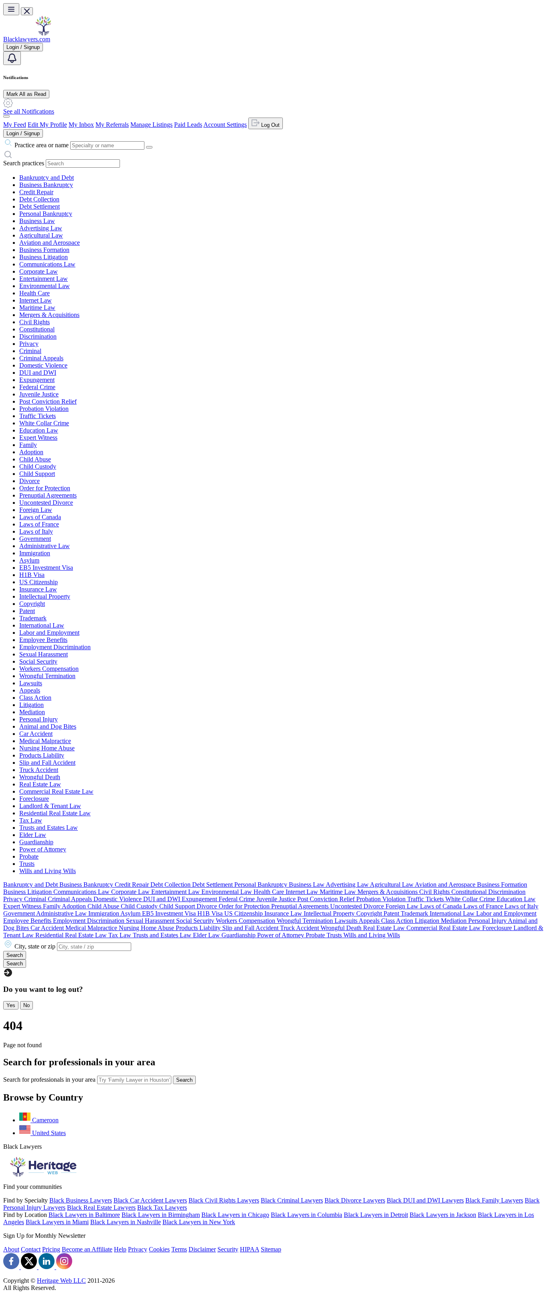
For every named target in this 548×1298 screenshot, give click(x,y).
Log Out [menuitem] (270, 125)
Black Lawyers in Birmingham (161, 1214)
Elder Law (32, 834)
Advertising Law (40, 228)
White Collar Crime (44, 423)
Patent (27, 610)
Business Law (37, 220)
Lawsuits (30, 683)
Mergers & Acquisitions (49, 314)
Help (120, 1249)
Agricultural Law (41, 235)
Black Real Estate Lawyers (101, 1207)
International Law (41, 625)
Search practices (23, 163)
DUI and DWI (37, 372)
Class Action (35, 697)
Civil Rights (34, 322)
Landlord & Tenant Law (50, 805)
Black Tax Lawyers (162, 1207)
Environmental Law (44, 285)
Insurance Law (38, 589)
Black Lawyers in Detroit (376, 1214)
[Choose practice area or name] (149, 147)
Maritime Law (37, 307)
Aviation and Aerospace (49, 242)
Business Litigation (43, 257)
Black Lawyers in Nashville (125, 1222)
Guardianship (36, 842)
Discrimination (38, 336)
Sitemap (271, 1249)
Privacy (29, 343)
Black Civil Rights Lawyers (224, 1200)
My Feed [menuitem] (14, 124)
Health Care (34, 293)
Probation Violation (44, 408)
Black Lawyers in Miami (57, 1222)
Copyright (32, 603)
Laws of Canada (40, 517)
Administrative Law (44, 545)
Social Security (38, 661)
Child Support (37, 473)
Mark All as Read (26, 94)
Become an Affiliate (87, 1249)
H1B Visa (32, 574)
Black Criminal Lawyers (292, 1200)
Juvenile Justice (39, 394)
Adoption (31, 452)
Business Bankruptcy (46, 184)
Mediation (32, 712)
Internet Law (35, 300)
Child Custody (37, 466)
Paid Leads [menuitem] (188, 124)
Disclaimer (202, 1249)
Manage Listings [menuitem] (151, 124)
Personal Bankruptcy (45, 213)
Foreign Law (35, 509)
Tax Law (30, 820)
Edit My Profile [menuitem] (47, 124)
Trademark (33, 618)
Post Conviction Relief (48, 401)
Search (184, 1080)
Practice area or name (41, 145)
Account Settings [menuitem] (225, 124)
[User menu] (6, 116)
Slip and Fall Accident (47, 762)
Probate (29, 856)
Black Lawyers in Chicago (235, 1214)
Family (28, 444)
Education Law (38, 430)
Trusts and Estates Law (48, 827)
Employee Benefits (43, 639)
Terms (179, 1249)
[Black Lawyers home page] (43, 33)
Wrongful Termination (47, 675)
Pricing (51, 1249)
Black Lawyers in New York (198, 1222)
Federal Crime (37, 387)
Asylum (29, 560)
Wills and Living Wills (47, 870)
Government (35, 538)
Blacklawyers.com (26, 39)
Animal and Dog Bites (47, 726)
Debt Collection (39, 199)
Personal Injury (38, 719)
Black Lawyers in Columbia (306, 1214)
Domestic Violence (43, 365)
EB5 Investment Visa (46, 567)
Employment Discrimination (55, 647)
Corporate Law (38, 271)
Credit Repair (36, 192)
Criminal (30, 350)
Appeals (29, 690)
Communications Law (47, 264)
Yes (10, 1005)
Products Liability (41, 755)
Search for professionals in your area (49, 1079)
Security (227, 1249)
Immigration (34, 553)
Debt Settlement (39, 206)
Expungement (37, 379)
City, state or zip (34, 946)
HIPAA (249, 1249)
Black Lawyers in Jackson (443, 1214)
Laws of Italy (36, 531)
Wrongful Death (39, 777)
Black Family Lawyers (494, 1200)
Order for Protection (44, 488)
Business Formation (44, 249)
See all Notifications (28, 111)
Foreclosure (34, 798)
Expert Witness (38, 437)
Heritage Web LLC (61, 1280)
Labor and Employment (49, 632)
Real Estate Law (40, 784)
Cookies (159, 1249)
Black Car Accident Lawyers (150, 1200)
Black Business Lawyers (80, 1200)
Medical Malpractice (45, 740)
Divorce (29, 480)
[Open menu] (11, 9)
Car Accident (36, 733)
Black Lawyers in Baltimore (84, 1214)
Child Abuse (35, 459)
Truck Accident (38, 769)
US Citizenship (38, 582)
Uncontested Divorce (46, 502)
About (11, 1249)
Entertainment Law (43, 278)
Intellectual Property (44, 596)
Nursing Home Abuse (47, 748)
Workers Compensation (49, 668)
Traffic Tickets (37, 415)
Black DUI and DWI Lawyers (425, 1200)
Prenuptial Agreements (48, 495)
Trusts (27, 863)
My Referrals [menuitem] (112, 124)
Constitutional (37, 329)
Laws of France (39, 524)
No (26, 1005)
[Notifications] (12, 58)
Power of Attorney (42, 849)
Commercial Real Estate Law (56, 791)
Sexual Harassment (43, 654)
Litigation (31, 704)
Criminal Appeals (41, 358)
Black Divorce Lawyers (355, 1200)
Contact (31, 1249)
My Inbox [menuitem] (81, 124)
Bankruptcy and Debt (46, 177)
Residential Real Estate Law (55, 813)
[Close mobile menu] (27, 11)
